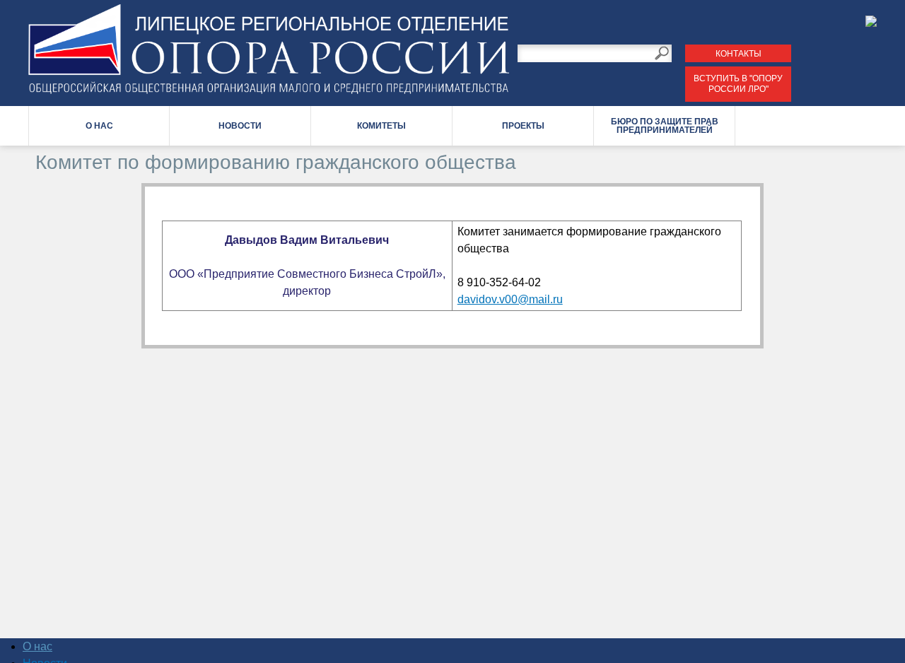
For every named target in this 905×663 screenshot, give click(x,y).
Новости (240, 126)
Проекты (523, 126)
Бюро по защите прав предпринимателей (664, 126)
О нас (99, 126)
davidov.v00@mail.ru (510, 299)
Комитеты (381, 126)
